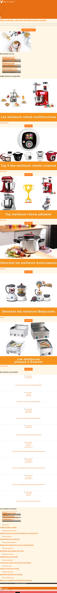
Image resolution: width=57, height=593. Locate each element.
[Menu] (0, 17)
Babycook (6, 9)
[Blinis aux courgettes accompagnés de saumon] (8, 577)
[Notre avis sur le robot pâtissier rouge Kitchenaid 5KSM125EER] (28, 377)
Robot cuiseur (7, 6)
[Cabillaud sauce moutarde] (7, 554)
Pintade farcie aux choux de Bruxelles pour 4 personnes (10, 517)
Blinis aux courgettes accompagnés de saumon (16, 580)
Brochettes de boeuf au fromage (11, 574)
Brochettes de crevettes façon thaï (12, 551)
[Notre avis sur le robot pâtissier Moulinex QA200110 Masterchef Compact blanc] (28, 478)
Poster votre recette (6, 15)
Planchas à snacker (4, 366)
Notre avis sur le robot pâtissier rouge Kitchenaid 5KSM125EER (28, 385)
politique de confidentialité (23, 583)
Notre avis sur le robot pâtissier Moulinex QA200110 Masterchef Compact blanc (28, 484)
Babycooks (2, 317)
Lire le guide (29, 125)
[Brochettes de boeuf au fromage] (7, 571)
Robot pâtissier (7, 7)
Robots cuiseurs (3, 171)
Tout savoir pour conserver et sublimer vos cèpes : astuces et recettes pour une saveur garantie (9, 61)
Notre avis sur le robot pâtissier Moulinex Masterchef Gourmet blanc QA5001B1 (28, 451)
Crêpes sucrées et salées (8, 527)
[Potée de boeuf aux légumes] (7, 536)
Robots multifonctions (4, 122)
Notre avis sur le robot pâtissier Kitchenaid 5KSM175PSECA (28, 418)
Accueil (3, 4)
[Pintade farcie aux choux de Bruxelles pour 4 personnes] (9, 530)
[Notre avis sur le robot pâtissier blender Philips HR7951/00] (28, 495)
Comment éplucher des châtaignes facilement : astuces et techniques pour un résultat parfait (10, 67)
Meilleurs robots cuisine (6, 5)
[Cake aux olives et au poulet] (6, 565)
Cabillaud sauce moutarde (9, 557)
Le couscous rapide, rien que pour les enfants (15, 562)
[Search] (0, 18)
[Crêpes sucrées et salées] (5, 524)
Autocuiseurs (2, 268)
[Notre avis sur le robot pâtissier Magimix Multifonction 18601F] (28, 427)
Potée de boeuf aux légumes (9, 539)
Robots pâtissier (3, 220)
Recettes (4, 13)
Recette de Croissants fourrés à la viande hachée (16, 545)
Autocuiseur (6, 10)
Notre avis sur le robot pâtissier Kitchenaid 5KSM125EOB (28, 401)
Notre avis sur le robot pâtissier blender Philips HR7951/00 (28, 501)
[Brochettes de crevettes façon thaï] (7, 548)
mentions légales (17, 583)
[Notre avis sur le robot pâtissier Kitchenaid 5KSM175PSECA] (28, 412)
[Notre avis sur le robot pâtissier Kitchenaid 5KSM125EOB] (28, 395)
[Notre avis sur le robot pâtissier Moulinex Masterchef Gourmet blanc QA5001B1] (28, 447)
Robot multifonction (8, 8)
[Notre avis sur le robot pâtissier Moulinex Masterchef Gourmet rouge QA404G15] (28, 462)
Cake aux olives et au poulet (9, 568)
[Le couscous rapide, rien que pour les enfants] (7, 560)
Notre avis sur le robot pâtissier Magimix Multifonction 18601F (28, 434)
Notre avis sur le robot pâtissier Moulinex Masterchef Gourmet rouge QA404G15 (28, 467)
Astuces (3, 14)
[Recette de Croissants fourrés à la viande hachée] (9, 542)
